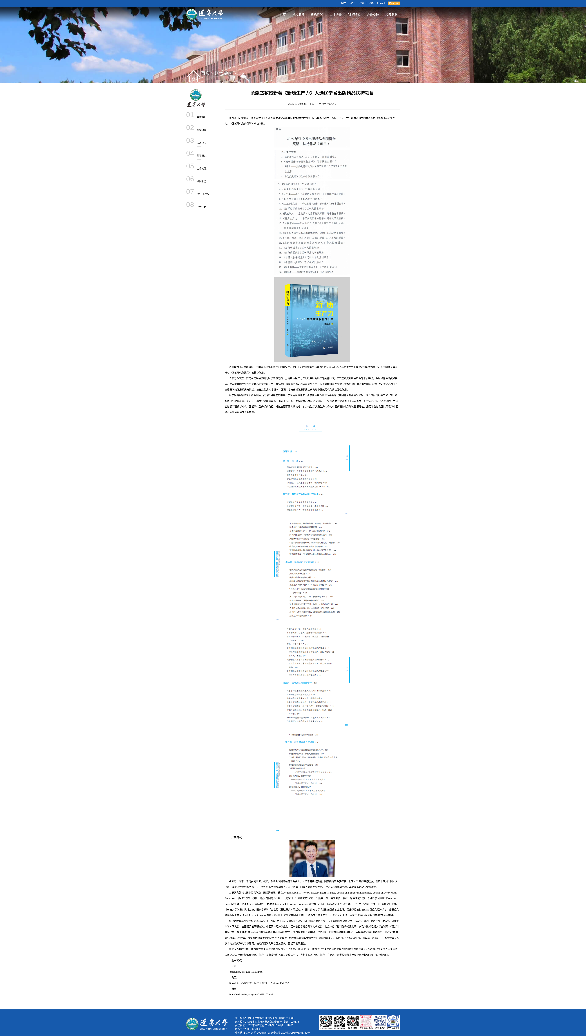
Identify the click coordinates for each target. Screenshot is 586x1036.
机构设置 (317, 14)
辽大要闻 (223, 73)
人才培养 (335, 14)
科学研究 (354, 14)
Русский (393, 3)
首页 (283, 14)
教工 (352, 3)
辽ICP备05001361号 (298, 1032)
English (381, 3)
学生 (343, 3)
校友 (362, 3)
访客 (371, 3)
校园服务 (391, 14)
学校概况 (298, 14)
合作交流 (373, 14)
